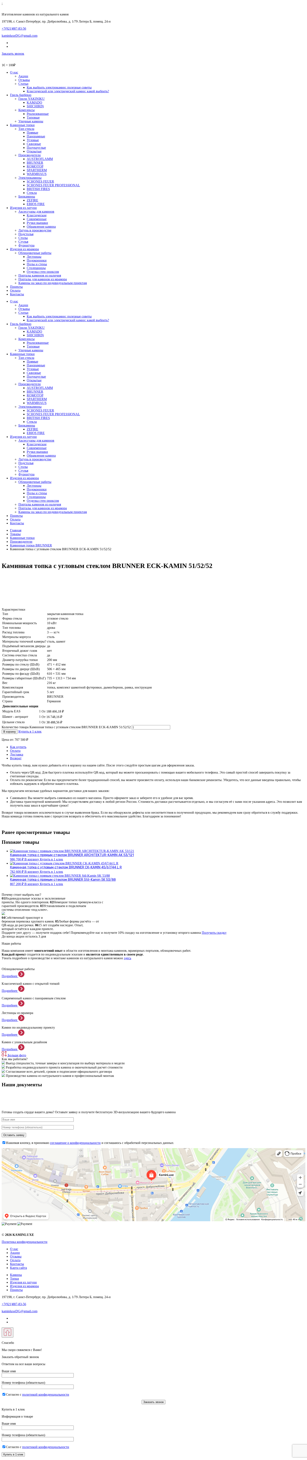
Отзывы (16, 1256)
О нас (14, 1249)
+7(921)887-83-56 (14, 28)
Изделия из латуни (23, 1282)
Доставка (16, 754)
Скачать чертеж (13, 605)
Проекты (16, 1290)
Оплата (15, 750)
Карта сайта (18, 1267)
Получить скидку (214, 932)
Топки (14, 1278)
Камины (16, 1275)
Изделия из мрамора (24, 1286)
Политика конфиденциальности (24, 1242)
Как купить (18, 747)
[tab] (157, 747)
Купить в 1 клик (30, 731)
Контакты (17, 1264)
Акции (15, 1252)
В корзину (9, 731)
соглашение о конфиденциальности (75, 1143)
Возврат (16, 758)
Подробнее (10, 976)
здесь (127, 958)
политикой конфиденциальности (45, 1394)
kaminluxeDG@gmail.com (19, 35)
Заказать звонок (13, 53)
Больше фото (16, 1055)
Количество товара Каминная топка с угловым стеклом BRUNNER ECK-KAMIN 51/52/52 (66, 727)
